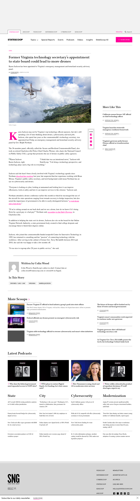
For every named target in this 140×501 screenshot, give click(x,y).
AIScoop (26, 32)
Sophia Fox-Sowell (112, 120)
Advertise (119, 32)
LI (120, 493)
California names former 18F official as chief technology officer (117, 115)
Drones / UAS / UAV (17, 283)
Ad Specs (116, 479)
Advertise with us (120, 475)
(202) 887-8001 (118, 484)
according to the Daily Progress (60, 212)
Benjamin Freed (34, 313)
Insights (89, 39)
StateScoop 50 (102, 39)
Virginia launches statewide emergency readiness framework (115, 128)
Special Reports (48, 39)
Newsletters (118, 470)
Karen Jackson (45, 283)
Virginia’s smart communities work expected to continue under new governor (114, 318)
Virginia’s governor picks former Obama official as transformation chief (116, 143)
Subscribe (125, 40)
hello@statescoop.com (122, 489)
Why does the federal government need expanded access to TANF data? (22, 385)
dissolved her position (24, 176)
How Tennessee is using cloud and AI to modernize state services (85, 385)
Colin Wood (14, 72)
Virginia (32, 283)
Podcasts (70, 39)
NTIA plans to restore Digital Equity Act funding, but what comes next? (53, 386)
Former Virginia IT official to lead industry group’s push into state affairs (55, 304)
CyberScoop (66, 32)
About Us (12, 488)
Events (60, 39)
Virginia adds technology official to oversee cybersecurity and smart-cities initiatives (60, 331)
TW (117, 493)
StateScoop (14, 32)
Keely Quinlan (110, 149)
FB (114, 493)
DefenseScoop (51, 32)
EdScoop (78, 32)
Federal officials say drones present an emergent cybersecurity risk (53, 318)
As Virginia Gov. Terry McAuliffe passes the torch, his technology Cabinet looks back (114, 341)
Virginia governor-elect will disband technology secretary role (111, 330)
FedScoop (37, 32)
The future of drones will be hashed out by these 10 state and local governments (113, 305)
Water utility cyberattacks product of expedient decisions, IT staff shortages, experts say (117, 386)
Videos (80, 39)
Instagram (124, 493)
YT (128, 493)
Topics (33, 39)
